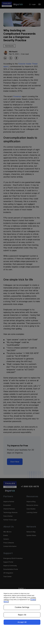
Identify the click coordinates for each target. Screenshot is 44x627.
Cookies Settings (22, 607)
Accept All (22, 622)
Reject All (22, 615)
